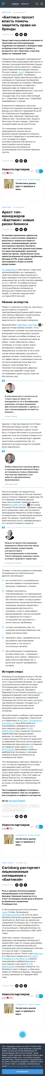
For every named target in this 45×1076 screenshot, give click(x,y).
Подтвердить (23, 1072)
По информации (10, 270)
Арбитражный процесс (16, 806)
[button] (16, 34)
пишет (5, 912)
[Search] (36, 3)
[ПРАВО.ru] (3, 3)
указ (38, 692)
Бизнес (35, 806)
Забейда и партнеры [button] (28, 325)
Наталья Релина (17, 801)
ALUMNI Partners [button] (18, 505)
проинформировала (11, 915)
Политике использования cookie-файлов (25, 1066)
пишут (21, 72)
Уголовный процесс (14, 810)
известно (37, 953)
